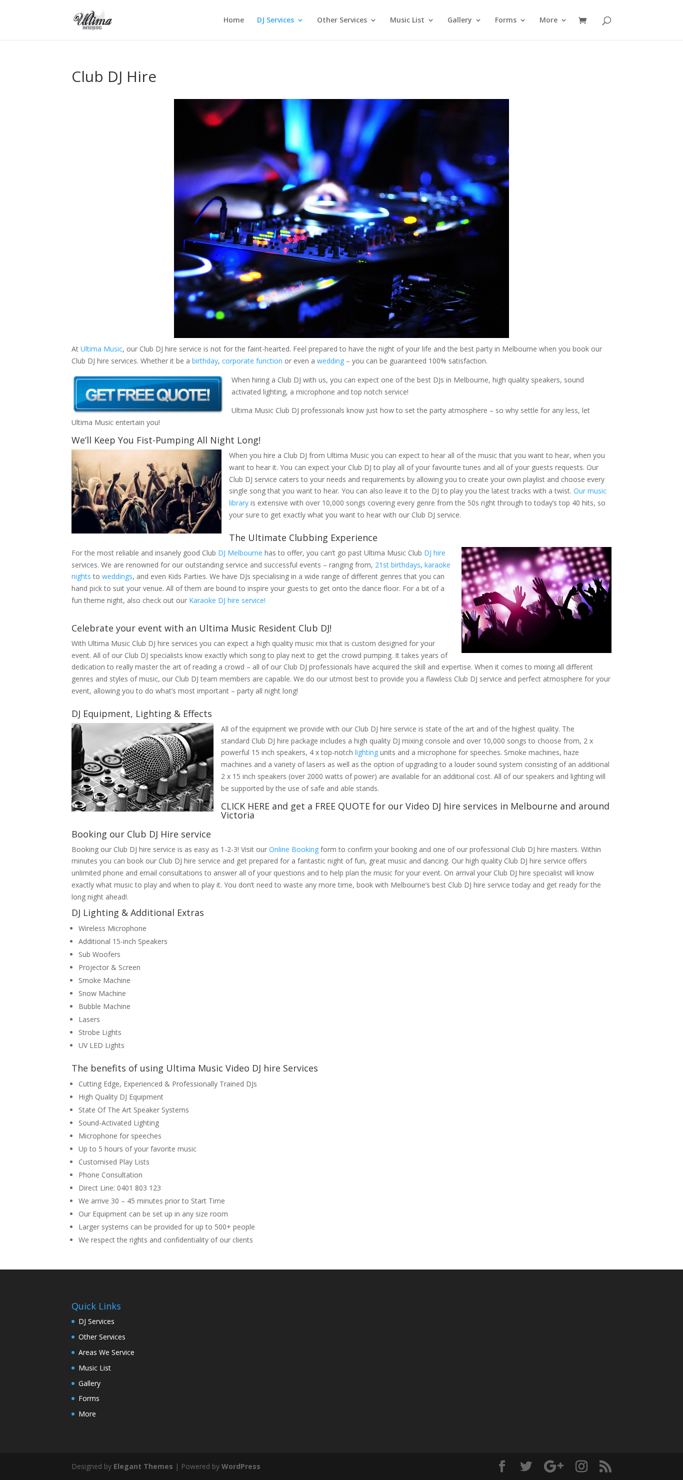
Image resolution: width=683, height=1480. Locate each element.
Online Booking (293, 849)
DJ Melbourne (240, 553)
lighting (366, 752)
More (549, 20)
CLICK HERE (245, 806)
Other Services (342, 20)
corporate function (252, 361)
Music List (407, 20)
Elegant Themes (143, 1466)
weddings (117, 576)
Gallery (460, 20)
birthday (205, 361)
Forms (505, 20)
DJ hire (435, 553)
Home (234, 20)
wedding (330, 361)
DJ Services (275, 20)
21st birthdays (397, 565)
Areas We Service (106, 1352)
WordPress (241, 1466)
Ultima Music (101, 349)
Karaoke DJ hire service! (227, 600)
